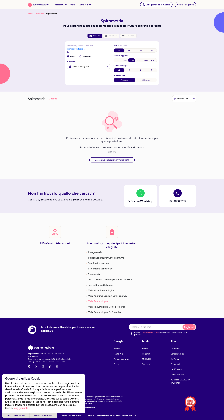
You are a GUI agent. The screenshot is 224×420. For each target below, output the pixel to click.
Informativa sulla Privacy (150, 332)
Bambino (86, 56)
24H (119, 50)
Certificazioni (176, 369)
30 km (146, 60)
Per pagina (124, 80)
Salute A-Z (83, 5)
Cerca (116, 364)
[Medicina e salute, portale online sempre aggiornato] (38, 5)
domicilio (113, 36)
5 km (117, 60)
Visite (72, 5)
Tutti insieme (146, 80)
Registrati (189, 327)
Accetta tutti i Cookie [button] (71, 415)
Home (30, 13)
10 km (124, 60)
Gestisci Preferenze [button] (43, 415)
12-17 (140, 50)
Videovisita (129, 36)
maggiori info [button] (21, 408)
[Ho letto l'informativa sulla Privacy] (130, 333)
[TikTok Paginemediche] (50, 366)
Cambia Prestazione (76, 49)
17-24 (151, 50)
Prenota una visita (122, 359)
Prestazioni (40, 13)
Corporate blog (177, 354)
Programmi (59, 5)
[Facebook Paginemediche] (29, 366)
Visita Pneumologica (98, 301)
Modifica (52, 98)
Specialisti (146, 364)
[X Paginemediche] (36, 366)
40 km (153, 60)
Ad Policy (175, 359)
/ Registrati (185, 5)
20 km (139, 60)
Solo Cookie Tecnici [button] (16, 415)
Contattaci (175, 364)
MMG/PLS (146, 359)
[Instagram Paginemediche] (43, 366)
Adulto (73, 56)
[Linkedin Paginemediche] (57, 366)
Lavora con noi (177, 374)
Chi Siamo (175, 349)
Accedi (117, 349)
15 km (132, 60)
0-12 (129, 50)
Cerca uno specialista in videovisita (112, 160)
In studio (96, 36)
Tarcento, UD (182, 99)
